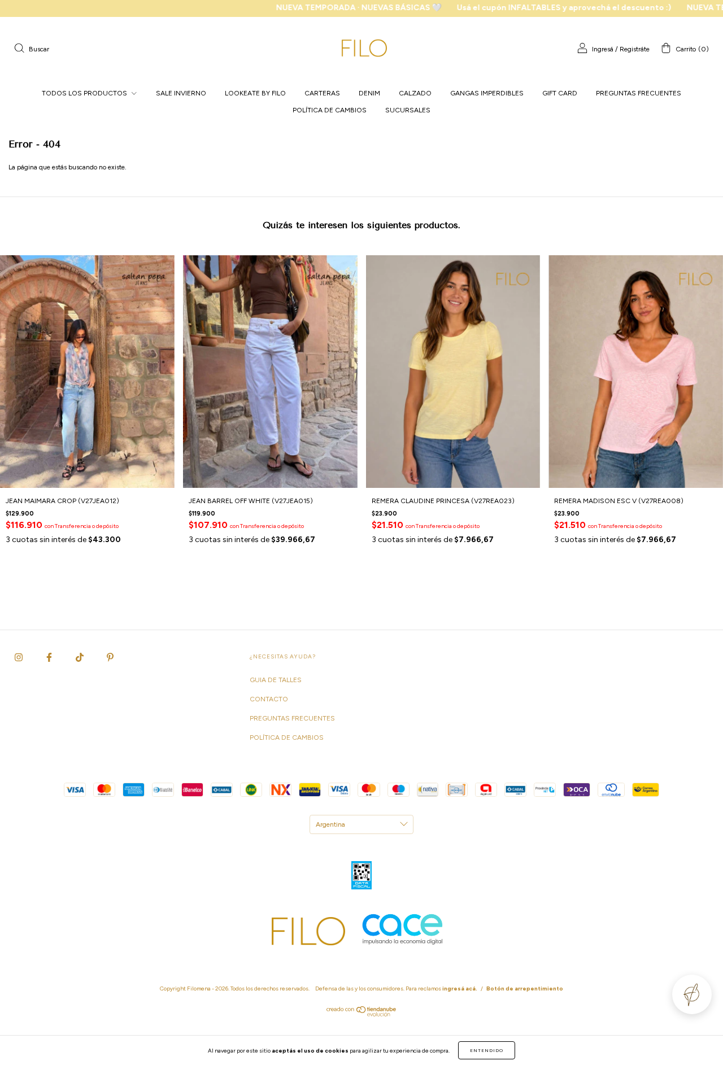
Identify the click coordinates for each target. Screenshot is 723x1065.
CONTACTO (269, 699)
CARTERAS (322, 93)
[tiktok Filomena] (80, 657)
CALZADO (415, 93)
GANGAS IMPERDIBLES (487, 93)
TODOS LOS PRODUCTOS (85, 93)
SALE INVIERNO (181, 93)
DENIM (369, 93)
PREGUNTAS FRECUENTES (638, 93)
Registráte (635, 49)
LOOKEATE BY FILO (255, 93)
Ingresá (602, 49)
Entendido (486, 1050)
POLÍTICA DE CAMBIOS (330, 110)
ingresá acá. (459, 988)
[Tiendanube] (361, 1014)
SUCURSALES (407, 110)
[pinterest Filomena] (110, 657)
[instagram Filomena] (19, 657)
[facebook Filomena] (50, 657)
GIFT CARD (559, 93)
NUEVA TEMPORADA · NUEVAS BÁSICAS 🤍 (316, 7)
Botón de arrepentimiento (524, 988)
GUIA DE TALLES (276, 680)
